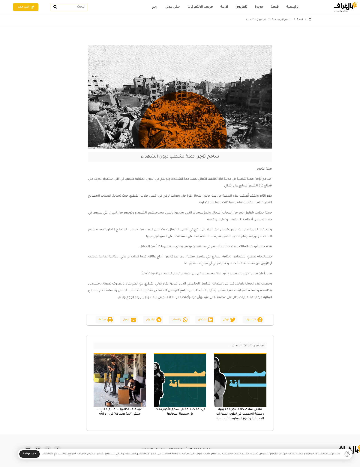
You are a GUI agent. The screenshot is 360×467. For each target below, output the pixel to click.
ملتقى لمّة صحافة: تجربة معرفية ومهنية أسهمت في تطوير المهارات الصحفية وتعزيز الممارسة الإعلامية (240, 414)
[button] (253, 320)
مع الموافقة (29, 454)
